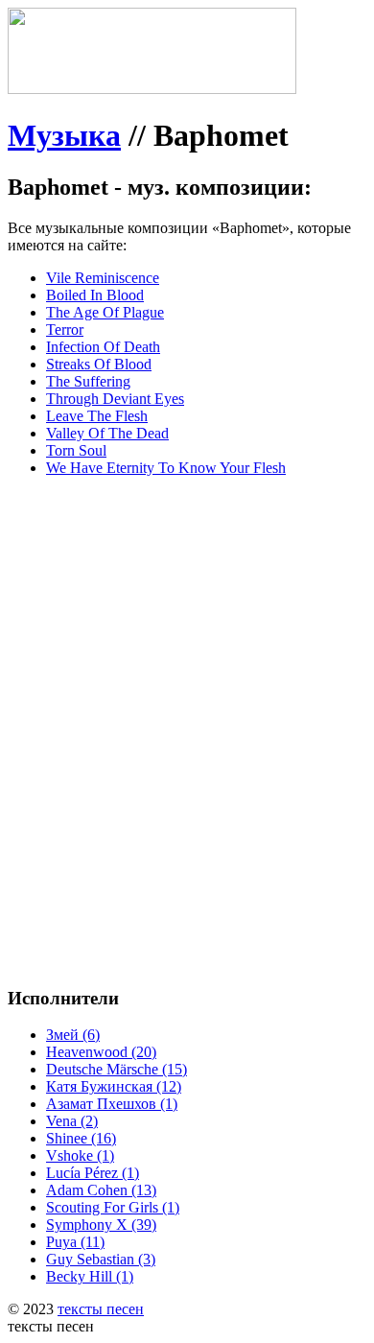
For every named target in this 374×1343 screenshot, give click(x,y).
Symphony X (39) (101, 1224)
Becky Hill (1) (89, 1276)
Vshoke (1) (80, 1155)
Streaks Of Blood (99, 364)
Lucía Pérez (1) (92, 1173)
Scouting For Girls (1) (112, 1207)
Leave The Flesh (97, 416)
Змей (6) (73, 1034)
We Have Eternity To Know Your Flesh (166, 467)
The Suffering (88, 381)
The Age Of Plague (105, 312)
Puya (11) (75, 1242)
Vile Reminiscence (102, 278)
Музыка (64, 135)
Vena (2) (72, 1121)
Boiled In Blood (95, 295)
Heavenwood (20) (101, 1052)
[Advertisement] (187, 679)
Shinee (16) (81, 1138)
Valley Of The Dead (107, 433)
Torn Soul (76, 450)
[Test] (152, 89)
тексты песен (101, 1309)
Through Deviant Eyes (115, 398)
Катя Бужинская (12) (113, 1086)
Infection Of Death (103, 347)
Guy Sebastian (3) (100, 1259)
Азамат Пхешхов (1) (111, 1104)
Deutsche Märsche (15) (116, 1069)
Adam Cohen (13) (101, 1190)
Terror (64, 329)
